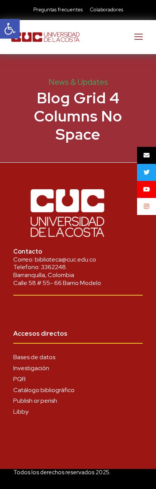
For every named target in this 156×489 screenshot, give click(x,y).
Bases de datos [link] (34, 357)
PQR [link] (19, 379)
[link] (10, 29)
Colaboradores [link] (106, 9)
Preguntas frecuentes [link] (58, 9)
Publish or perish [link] (35, 401)
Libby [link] (20, 412)
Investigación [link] (31, 368)
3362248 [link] (53, 267)
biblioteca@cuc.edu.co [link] (65, 259)
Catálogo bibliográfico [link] (44, 390)
